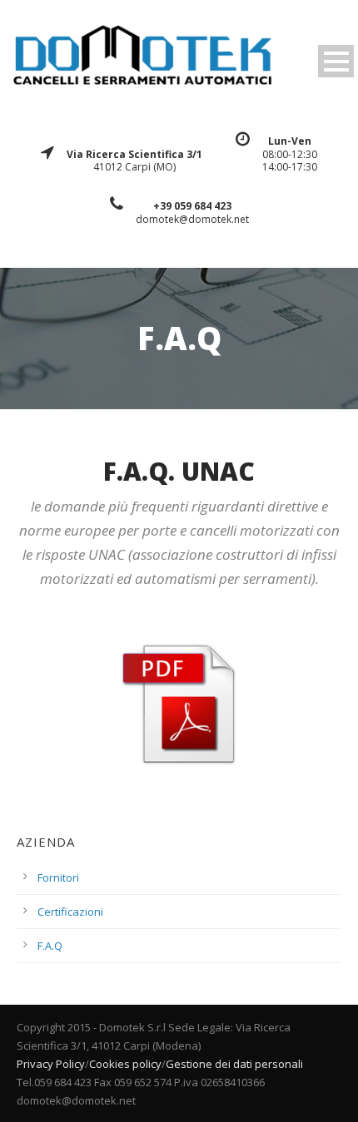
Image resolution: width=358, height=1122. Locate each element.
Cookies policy (125, 1063)
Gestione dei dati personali (234, 1063)
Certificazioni (70, 911)
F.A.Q (49, 945)
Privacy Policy (51, 1063)
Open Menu (336, 61)
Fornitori (58, 877)
